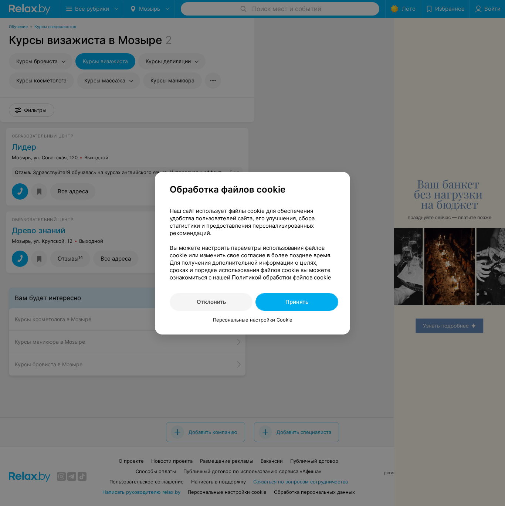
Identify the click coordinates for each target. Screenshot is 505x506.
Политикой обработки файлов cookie (281, 277)
